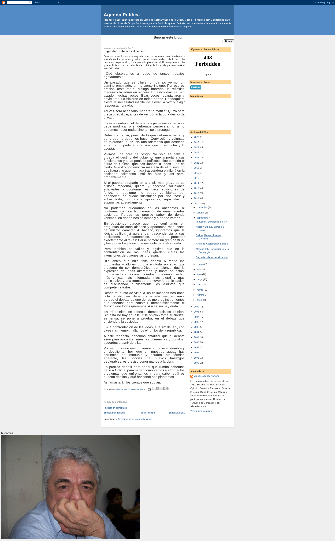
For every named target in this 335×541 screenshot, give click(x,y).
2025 (197, 142)
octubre (201, 212)
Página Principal (147, 412)
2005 (197, 327)
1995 (197, 352)
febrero (200, 295)
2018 (197, 168)
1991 (197, 357)
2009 (197, 306)
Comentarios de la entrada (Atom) (135, 419)
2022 (197, 157)
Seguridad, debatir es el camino (212, 257)
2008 (197, 311)
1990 (197, 363)
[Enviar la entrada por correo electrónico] (149, 389)
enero (200, 300)
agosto (200, 264)
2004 (197, 332)
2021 (197, 162)
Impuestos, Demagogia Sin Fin (211, 221)
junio (199, 274)
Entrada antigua (177, 412)
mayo (200, 279)
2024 (197, 147)
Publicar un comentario (115, 408)
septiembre (203, 217)
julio (199, 269)
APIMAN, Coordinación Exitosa (212, 243)
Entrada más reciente (114, 412)
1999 (197, 347)
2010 (197, 203)
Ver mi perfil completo (201, 411)
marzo (200, 289)
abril (199, 284)
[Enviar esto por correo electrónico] (154, 388)
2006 (197, 322)
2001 (197, 337)
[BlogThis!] (157, 388)
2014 (197, 183)
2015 (197, 178)
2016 (197, 173)
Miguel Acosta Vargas (207, 376)
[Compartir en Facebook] (164, 388)
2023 (197, 152)
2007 (197, 317)
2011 (197, 198)
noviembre (202, 207)
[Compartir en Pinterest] (167, 388)
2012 (197, 193)
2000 (197, 342)
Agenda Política (122, 14)
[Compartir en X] (160, 388)
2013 (197, 188)
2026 (197, 137)
